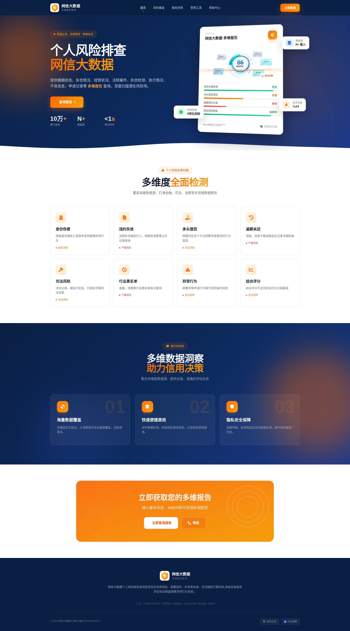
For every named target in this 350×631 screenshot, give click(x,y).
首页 (143, 7)
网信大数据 (65, 621)
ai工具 (138, 603)
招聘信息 (177, 603)
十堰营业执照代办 (152, 603)
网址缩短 (202, 603)
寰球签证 (166, 603)
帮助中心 (214, 7)
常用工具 (196, 7)
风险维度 (158, 7)
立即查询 (290, 7)
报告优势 (177, 7)
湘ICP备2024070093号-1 (87, 621)
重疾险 (211, 603)
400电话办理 (190, 603)
